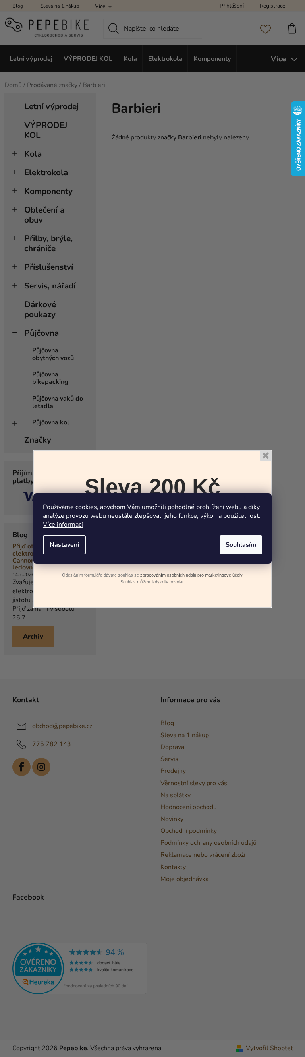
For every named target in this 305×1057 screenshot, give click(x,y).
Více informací (63, 524)
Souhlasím (241, 544)
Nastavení (64, 544)
